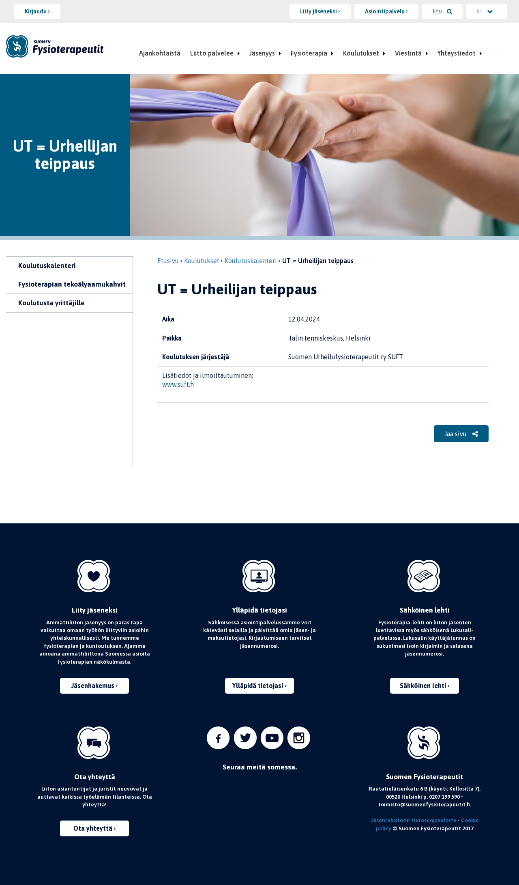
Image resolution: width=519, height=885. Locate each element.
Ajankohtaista (159, 53)
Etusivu (168, 260)
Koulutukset (361, 53)
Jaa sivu (456, 433)
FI (480, 11)
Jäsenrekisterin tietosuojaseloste (414, 820)
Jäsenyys (262, 53)
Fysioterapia (309, 53)
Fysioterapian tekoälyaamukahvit (72, 284)
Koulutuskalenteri (47, 265)
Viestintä (408, 53)
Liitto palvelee (212, 53)
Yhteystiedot (457, 53)
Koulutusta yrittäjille (51, 303)
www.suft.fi (178, 384)
